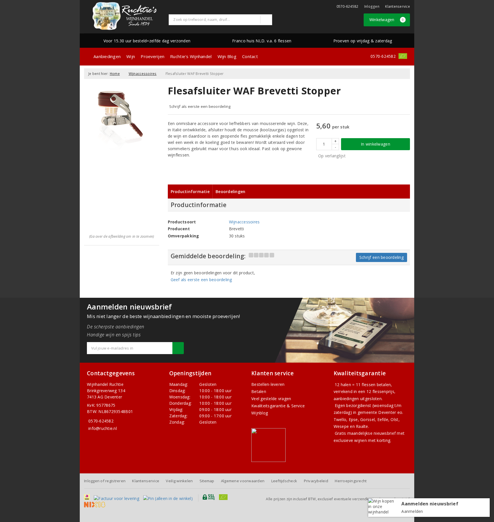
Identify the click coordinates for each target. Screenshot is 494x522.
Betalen (258, 391)
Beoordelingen (230, 191)
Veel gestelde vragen (271, 398)
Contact (250, 56)
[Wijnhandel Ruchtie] (124, 16)
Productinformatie (190, 191)
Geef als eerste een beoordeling (201, 279)
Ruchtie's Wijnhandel (191, 56)
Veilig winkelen (179, 480)
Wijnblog (259, 413)
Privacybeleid (316, 480)
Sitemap (207, 480)
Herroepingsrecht (350, 480)
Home (115, 73)
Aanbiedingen (107, 56)
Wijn (130, 56)
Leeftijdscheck (284, 480)
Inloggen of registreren (105, 480)
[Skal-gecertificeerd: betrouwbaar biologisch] (403, 56)
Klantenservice (397, 6)
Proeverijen (152, 56)
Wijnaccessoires (143, 73)
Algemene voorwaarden (242, 480)
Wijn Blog (227, 56)
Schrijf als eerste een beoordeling (200, 106)
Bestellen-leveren (268, 384)
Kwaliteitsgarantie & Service (278, 405)
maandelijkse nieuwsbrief (371, 433)
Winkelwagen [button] (386, 19)
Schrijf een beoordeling (381, 257)
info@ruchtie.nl (102, 428)
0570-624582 (347, 6)
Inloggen (371, 6)
